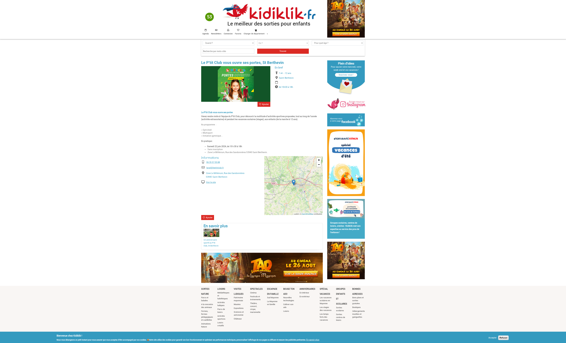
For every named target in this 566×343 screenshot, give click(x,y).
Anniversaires (307, 289)
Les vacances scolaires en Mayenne (325, 300)
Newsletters (216, 34)
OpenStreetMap (307, 214)
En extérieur (305, 296)
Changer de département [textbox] (254, 34)
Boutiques (356, 307)
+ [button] (319, 160)
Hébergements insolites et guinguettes (358, 314)
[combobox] (255, 31)
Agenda (205, 34)
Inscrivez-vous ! (346, 75)
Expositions (238, 308)
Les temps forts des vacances (324, 317)
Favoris (238, 34)
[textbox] (283, 43)
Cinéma (253, 293)
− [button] (319, 164)
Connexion (228, 34)
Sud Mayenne (273, 297)
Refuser (503, 338)
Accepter (492, 338)
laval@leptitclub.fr (215, 168)
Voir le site (211, 182)
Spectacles (256, 289)
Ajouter (265, 104)
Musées (237, 304)
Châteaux (238, 319)
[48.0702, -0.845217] (294, 183)
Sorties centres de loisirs (340, 317)
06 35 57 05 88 (213, 162)
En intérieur (304, 293)
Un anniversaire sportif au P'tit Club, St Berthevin (211, 243)
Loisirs (221, 289)
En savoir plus (312, 339)
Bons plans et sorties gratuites (358, 300)
